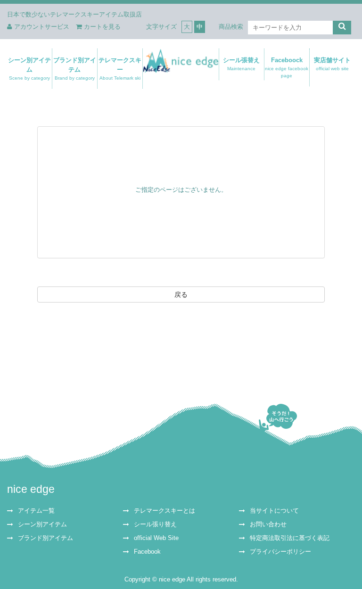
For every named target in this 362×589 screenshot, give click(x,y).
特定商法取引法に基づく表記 (289, 538)
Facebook (147, 551)
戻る (181, 294)
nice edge (31, 489)
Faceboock (287, 67)
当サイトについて (274, 510)
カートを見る (102, 26)
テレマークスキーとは (164, 510)
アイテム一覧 (36, 510)
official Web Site (156, 538)
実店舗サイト (332, 64)
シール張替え (241, 64)
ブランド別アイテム (74, 69)
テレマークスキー (120, 69)
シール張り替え (155, 524)
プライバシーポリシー (280, 551)
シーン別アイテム (29, 69)
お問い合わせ (268, 524)
